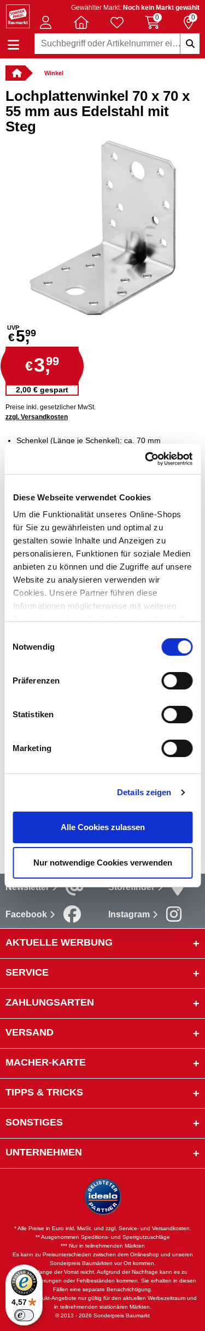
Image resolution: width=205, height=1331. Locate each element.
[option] (102, 228)
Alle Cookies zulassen (103, 827)
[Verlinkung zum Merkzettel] (117, 22)
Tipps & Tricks (44, 1092)
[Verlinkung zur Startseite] (15, 73)
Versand (29, 1032)
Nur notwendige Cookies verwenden (102, 862)
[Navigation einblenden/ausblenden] (13, 45)
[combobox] (117, 43)
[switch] (176, 680)
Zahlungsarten (49, 1002)
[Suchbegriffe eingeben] (190, 43)
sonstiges (34, 1122)
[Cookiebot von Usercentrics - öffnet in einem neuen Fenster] (145, 459)
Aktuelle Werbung (59, 942)
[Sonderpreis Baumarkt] (17, 15)
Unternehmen (43, 1152)
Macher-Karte (45, 1062)
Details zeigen (144, 792)
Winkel (53, 73)
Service (27, 972)
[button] (45, 22)
